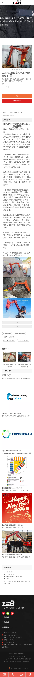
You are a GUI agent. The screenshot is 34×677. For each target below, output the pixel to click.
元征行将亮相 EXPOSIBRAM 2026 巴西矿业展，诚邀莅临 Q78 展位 (12, 454)
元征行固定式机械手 (9, 340)
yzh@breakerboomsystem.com (14, 576)
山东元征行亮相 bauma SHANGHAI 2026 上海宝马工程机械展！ (12, 491)
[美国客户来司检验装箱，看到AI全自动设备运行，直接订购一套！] (17, 377)
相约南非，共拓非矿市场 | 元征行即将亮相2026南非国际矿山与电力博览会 (12, 417)
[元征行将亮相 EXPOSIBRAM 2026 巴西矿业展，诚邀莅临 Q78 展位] (17, 452)
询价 (17, 96)
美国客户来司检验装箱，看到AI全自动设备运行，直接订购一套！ (12, 380)
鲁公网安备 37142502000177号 (19, 668)
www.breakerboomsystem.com (17, 656)
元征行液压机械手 (23, 340)
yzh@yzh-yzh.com (13, 640)
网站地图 (26, 661)
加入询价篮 (17, 100)
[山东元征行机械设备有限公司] (3, 613)
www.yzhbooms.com (20, 653)
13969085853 (11, 637)
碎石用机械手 (7, 333)
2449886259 (10, 642)
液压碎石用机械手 (19, 333)
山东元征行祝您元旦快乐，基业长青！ (12, 528)
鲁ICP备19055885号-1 (16, 661)
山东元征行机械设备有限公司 (21, 659)
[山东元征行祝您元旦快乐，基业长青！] (17, 526)
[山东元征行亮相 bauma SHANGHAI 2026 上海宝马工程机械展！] (17, 489)
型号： (5, 112)
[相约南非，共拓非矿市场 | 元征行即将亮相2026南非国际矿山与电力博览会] (17, 415)
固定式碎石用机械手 (9, 337)
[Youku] (12, 613)
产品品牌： (6, 115)
